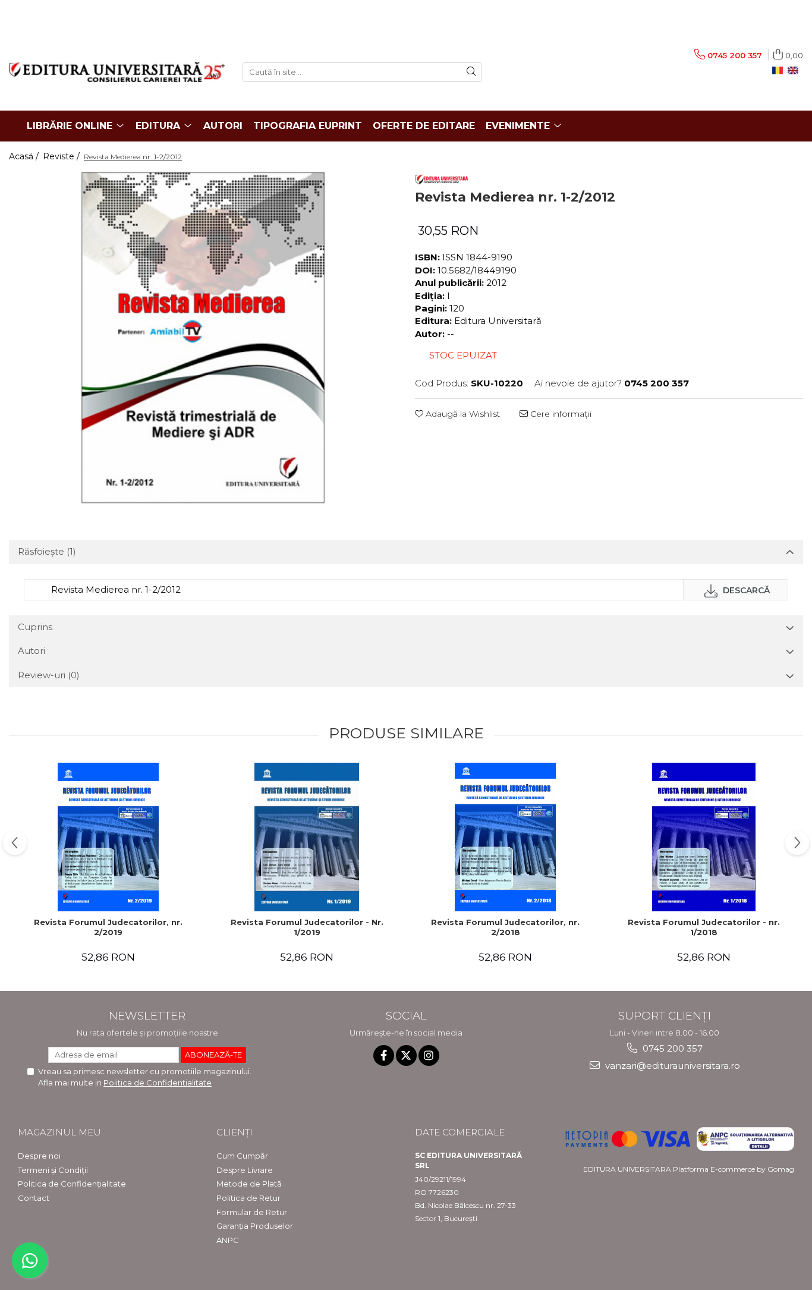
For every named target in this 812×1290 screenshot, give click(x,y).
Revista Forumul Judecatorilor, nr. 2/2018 (505, 927)
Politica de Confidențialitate (72, 1183)
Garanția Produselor (254, 1226)
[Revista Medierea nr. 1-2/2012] (203, 337)
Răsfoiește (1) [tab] (47, 551)
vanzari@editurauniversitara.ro (671, 1065)
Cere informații (559, 413)
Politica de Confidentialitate (157, 1082)
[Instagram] (428, 1055)
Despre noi (39, 1155)
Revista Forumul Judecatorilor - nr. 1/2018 (704, 927)
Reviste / (62, 156)
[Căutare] (471, 72)
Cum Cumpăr (242, 1155)
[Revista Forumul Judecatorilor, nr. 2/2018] (505, 837)
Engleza (795, 71)
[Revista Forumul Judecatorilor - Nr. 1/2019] (307, 837)
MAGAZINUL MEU (59, 1132)
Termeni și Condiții (53, 1170)
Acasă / (25, 156)
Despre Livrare (244, 1170)
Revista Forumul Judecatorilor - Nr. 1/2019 (307, 927)
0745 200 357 (671, 1048)
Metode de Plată (249, 1183)
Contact (33, 1198)
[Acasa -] (117, 72)
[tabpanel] (203, 337)
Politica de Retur (248, 1198)
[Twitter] (406, 1055)
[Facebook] (383, 1055)
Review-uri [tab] (49, 675)
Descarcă (745, 590)
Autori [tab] (31, 650)
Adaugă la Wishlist (461, 413)
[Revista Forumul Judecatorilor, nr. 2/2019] (108, 837)
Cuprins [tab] (35, 627)
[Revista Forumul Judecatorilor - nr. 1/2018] (704, 837)
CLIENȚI (234, 1132)
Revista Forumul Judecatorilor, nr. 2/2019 (108, 927)
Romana (780, 71)
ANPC (227, 1240)
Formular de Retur (251, 1212)
